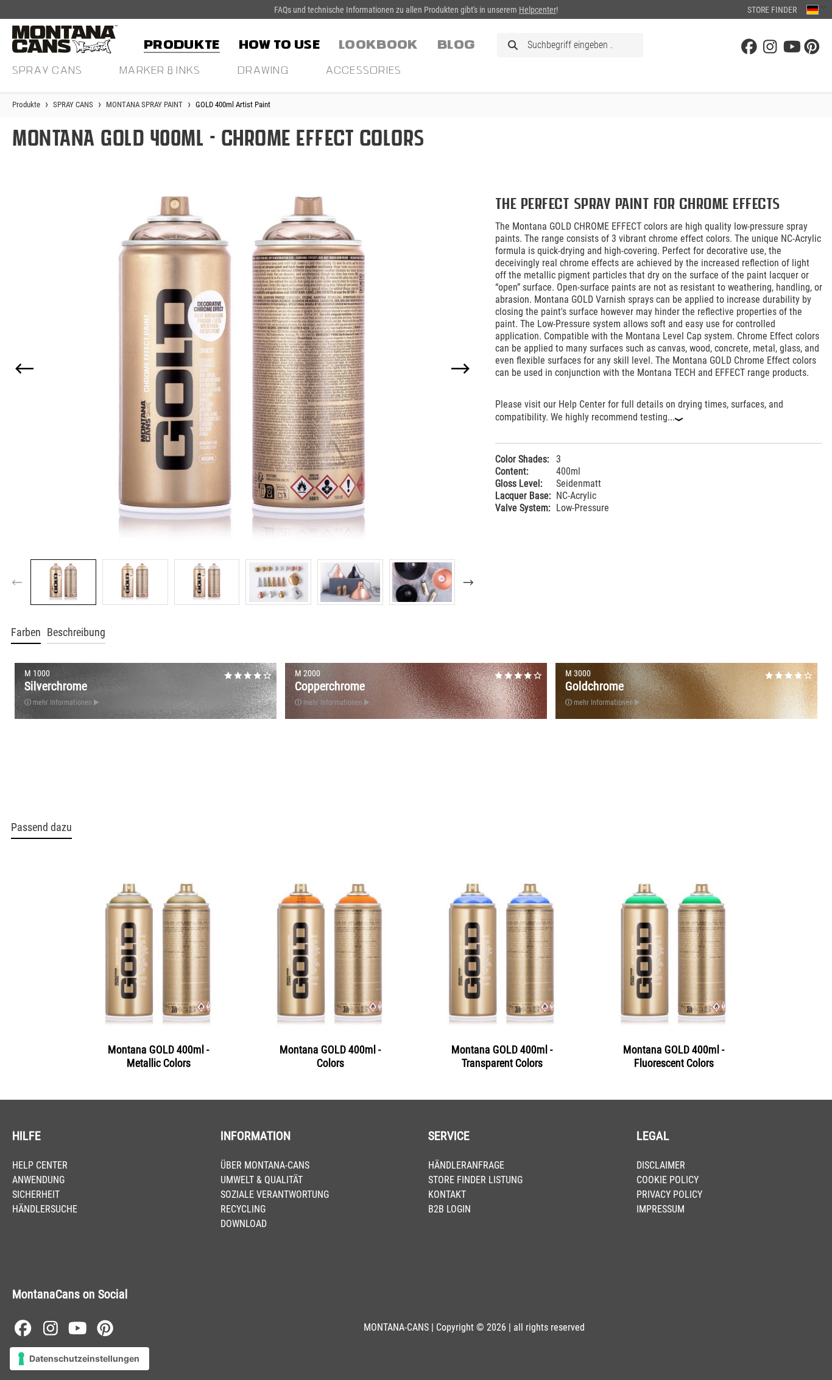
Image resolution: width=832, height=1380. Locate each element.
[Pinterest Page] (812, 47)
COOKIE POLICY (667, 1180)
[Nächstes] (460, 368)
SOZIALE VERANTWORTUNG (274, 1194)
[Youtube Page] (791, 47)
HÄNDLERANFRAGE (466, 1165)
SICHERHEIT (36, 1194)
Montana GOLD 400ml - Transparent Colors (501, 1056)
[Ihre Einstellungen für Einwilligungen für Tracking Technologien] (79, 1358)
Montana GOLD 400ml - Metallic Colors (158, 1056)
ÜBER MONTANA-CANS (264, 1165)
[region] (242, 396)
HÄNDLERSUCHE (44, 1209)
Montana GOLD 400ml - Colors (330, 1056)
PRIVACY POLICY (669, 1194)
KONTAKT (447, 1194)
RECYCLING (243, 1209)
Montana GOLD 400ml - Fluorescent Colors (673, 1056)
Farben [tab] (26, 632)
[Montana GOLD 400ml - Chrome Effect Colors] (243, 368)
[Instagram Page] (770, 47)
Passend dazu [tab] (41, 827)
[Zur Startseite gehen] (73, 39)
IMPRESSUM (660, 1209)
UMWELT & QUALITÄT (261, 1180)
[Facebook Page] (749, 47)
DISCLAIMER (660, 1165)
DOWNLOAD (243, 1224)
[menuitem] (182, 42)
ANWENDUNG (38, 1180)
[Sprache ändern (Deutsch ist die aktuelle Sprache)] (816, 9)
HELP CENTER (40, 1165)
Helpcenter (537, 10)
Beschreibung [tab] (76, 632)
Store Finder (772, 10)
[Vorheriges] (24, 368)
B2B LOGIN (449, 1209)
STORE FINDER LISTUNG (475, 1180)
